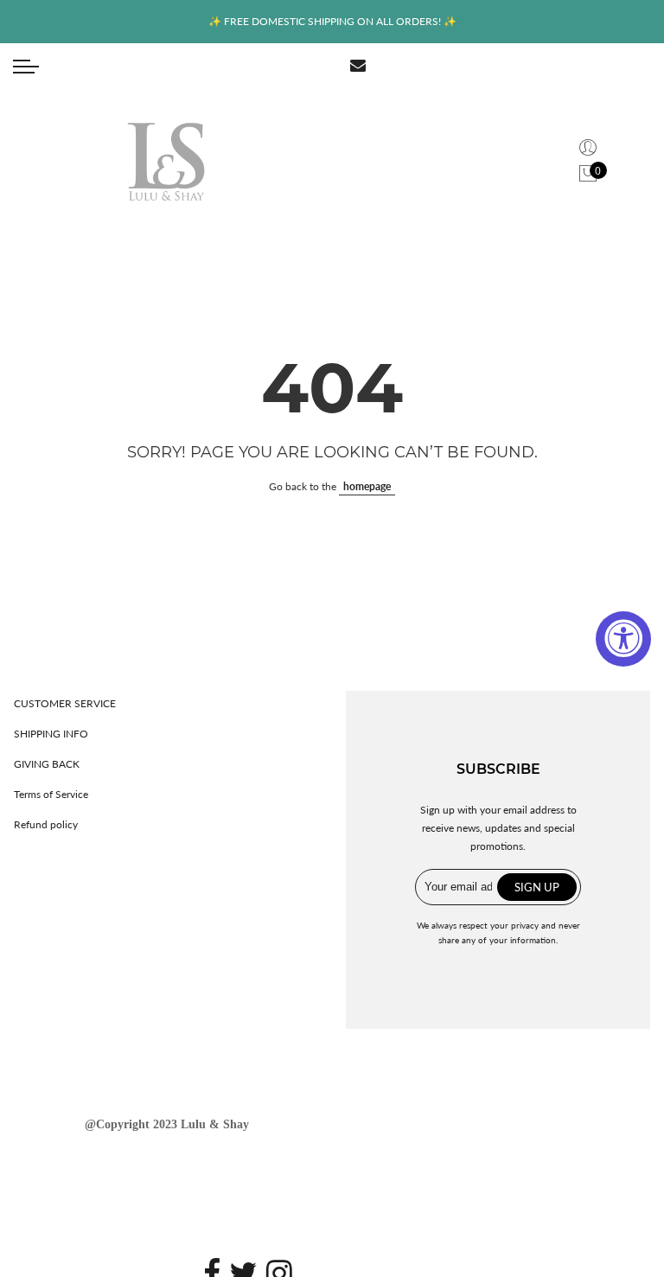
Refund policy (46, 824)
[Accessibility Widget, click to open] (623, 639)
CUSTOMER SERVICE (65, 703)
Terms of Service (51, 794)
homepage (367, 486)
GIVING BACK (47, 763)
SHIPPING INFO (51, 733)
